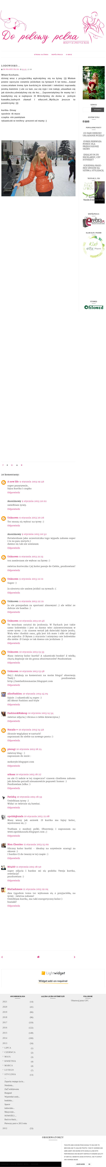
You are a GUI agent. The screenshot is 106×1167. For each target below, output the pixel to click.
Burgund (8, 1093)
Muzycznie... (10, 1112)
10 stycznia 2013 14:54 (41, 713)
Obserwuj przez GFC (80, 1000)
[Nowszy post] (2, 957)
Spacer (7, 1104)
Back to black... (11, 1119)
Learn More (80, 1164)
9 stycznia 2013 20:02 (34, 501)
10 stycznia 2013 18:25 (29, 749)
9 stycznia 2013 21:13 (31, 556)
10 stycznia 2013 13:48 (31, 671)
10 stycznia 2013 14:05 (35, 693)
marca (9, 1065)
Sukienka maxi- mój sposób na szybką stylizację (93, 168)
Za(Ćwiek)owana (12, 1089)
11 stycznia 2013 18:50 (28, 866)
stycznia (10, 1074)
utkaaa (11, 774)
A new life (13, 481)
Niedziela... (9, 1085)
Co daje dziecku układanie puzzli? (93, 134)
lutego (9, 1070)
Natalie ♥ (12, 729)
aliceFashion (14, 693)
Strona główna (41, 54)
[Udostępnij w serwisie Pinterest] (22, 465)
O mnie (69, 54)
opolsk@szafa (15, 816)
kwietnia (10, 1061)
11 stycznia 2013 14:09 (36, 844)
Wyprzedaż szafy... (12, 1097)
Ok (89, 1164)
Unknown (12, 517)
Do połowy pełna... (23, 1164)
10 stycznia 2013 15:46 (31, 729)
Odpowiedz (13, 492)
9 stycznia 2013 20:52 (34, 534)
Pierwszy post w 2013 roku (16, 1123)
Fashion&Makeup (17, 713)
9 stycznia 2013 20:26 (31, 517)
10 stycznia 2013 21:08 (37, 816)
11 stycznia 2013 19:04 (35, 889)
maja (8, 1057)
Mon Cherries (15, 844)
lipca (8, 1048)
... (5, 1078)
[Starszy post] (74, 957)
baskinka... (9, 1100)
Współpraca (57, 54)
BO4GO (11, 866)
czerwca (10, 1052)
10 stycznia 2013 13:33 (31, 652)
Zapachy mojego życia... (15, 1081)
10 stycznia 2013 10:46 (32, 620)
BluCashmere (14, 889)
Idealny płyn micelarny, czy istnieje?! (91, 157)
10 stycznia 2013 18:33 (29, 796)
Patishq (11, 796)
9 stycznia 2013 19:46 (32, 481)
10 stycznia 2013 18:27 (28, 774)
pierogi (11, 749)
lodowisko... (10, 1108)
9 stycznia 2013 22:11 (31, 579)
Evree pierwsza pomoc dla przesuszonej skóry (92, 145)
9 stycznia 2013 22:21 (31, 601)
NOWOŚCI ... (10, 1116)
